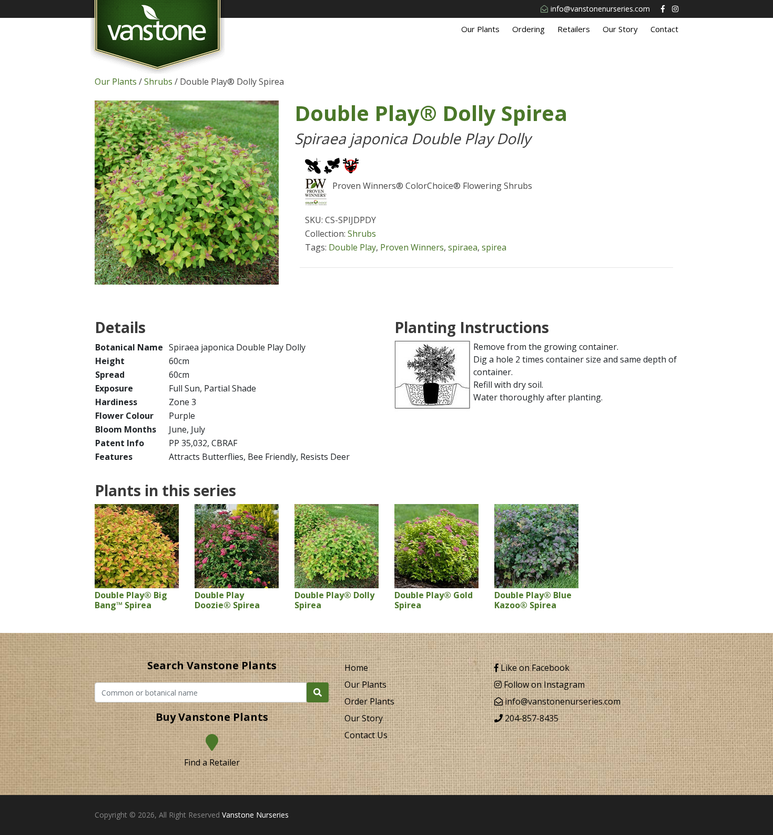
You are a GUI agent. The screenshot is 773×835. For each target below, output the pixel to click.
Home (356, 667)
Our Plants (480, 29)
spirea (494, 247)
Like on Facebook (534, 667)
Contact (664, 29)
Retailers (573, 29)
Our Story (620, 29)
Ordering (528, 29)
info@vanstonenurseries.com (600, 9)
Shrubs (158, 81)
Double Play (352, 247)
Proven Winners (412, 247)
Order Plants (369, 701)
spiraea (462, 247)
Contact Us (366, 735)
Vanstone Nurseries (255, 815)
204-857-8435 (530, 718)
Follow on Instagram (543, 684)
